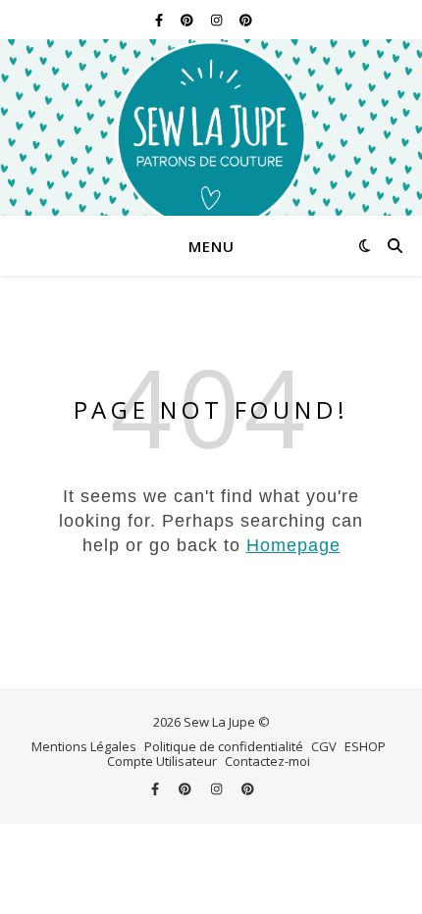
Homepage (293, 545)
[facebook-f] (160, 19)
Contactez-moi (267, 761)
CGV (324, 746)
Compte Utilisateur (162, 761)
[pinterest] (188, 19)
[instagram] (218, 19)
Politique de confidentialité (223, 746)
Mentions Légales (83, 746)
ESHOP (365, 746)
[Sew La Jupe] (211, 127)
